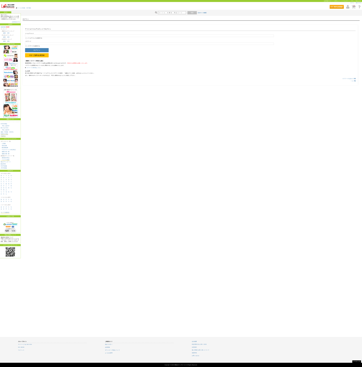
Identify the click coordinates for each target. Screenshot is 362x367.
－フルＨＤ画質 (5, 160)
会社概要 (194, 341)
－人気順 (3, 143)
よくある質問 (108, 353)
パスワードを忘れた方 (348, 78)
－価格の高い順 (5, 153)
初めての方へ (359, 2)
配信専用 (3, 164)
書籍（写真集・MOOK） (8, 132)
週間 (4, 33)
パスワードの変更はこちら (33, 67)
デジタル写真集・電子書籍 (24, 8)
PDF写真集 (4, 166)
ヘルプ (353, 81)
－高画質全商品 (5, 157)
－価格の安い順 (5, 151)
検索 (192, 12)
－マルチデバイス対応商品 (8, 149)
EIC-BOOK (21, 347)
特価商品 (3, 136)
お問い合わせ (195, 355)
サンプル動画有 (5, 212)
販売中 (7, 126)
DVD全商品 (4, 123)
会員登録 (107, 347)
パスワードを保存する (33, 46)
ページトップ (356, 361)
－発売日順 (4, 145)
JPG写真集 (4, 168)
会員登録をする (16, 21)
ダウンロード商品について (112, 350)
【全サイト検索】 (202, 12)
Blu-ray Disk (4, 128)
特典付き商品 (4, 134)
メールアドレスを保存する (34, 38)
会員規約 (194, 347)
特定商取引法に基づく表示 (199, 344)
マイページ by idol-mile (25, 344)
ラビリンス (21, 350)
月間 (8, 33)
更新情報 (3, 27)
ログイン (352, 2)
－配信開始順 (4, 147)
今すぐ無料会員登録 (36, 55)
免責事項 (194, 352)
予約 (3, 126)
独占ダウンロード (6, 162)
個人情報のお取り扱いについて (200, 350)
